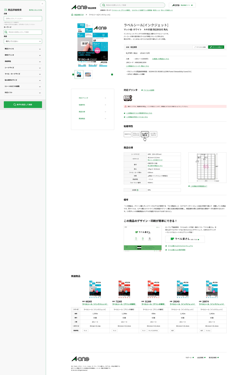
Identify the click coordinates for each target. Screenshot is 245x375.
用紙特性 (8, 61)
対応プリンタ (83, 98)
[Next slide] (112, 74)
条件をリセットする (35, 10)
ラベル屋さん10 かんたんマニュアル (179, 246)
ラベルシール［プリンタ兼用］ (121, 10)
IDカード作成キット (167, 10)
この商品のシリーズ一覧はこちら (137, 66)
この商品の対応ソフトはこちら (136, 117)
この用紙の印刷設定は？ (197, 186)
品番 (5, 13)
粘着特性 (82, 105)
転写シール (156, 10)
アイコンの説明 (147, 90)
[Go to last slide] (73, 74)
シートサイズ (9, 67)
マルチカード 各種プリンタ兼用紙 (142, 10)
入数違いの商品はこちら (160, 59)
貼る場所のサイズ (11, 80)
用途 (5, 36)
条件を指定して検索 (24, 104)
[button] (79, 74)
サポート (189, 357)
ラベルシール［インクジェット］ (95, 304)
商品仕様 (82, 111)
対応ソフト (8, 92)
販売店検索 (213, 357)
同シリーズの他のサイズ (155, 160)
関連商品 (82, 118)
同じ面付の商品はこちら (155, 166)
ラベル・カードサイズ (12, 74)
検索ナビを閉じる (42, 3)
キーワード (7, 27)
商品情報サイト (185, 5)
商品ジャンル (9, 48)
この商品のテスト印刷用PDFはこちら (138, 113)
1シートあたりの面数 (12, 86)
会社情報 (200, 357)
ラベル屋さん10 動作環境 (175, 250)
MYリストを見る (215, 47)
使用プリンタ (9, 55)
